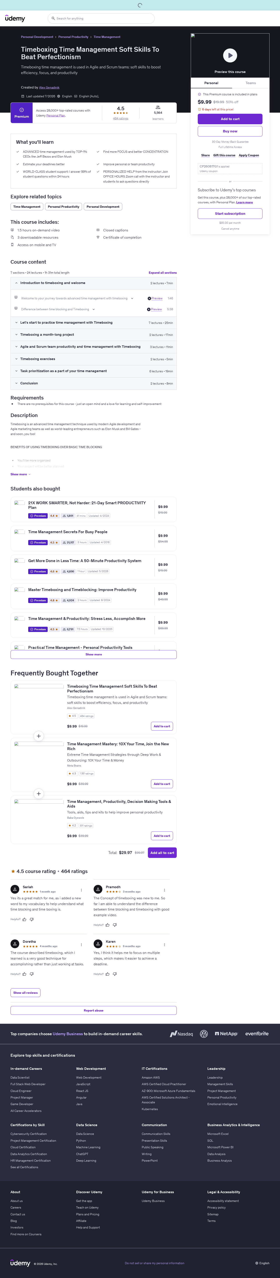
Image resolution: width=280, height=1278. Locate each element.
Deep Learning (86, 1161)
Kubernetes (150, 1109)
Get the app (84, 1201)
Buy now (230, 131)
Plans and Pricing (87, 1214)
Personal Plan (55, 115)
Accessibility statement (223, 1201)
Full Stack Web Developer (28, 1084)
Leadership (215, 1077)
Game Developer (21, 1104)
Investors (16, 1227)
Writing (147, 1154)
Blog (13, 1221)
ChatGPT (82, 1154)
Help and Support (88, 1227)
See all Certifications (24, 1167)
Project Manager (21, 1097)
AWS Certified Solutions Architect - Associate (166, 1099)
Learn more (244, 202)
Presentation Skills (154, 1141)
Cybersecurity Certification (28, 1134)
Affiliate (81, 1221)
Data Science (85, 1134)
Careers (15, 1207)
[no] (31, 919)
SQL (210, 1141)
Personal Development (37, 37)
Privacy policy (216, 1207)
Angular (81, 1097)
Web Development (89, 1077)
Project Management (221, 1091)
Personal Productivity (73, 37)
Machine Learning (88, 1147)
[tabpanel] (230, 161)
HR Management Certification (30, 1161)
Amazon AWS (151, 1077)
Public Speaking (152, 1147)
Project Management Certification (33, 1141)
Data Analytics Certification (28, 1154)
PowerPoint (150, 1161)
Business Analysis (219, 1161)
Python (81, 1141)
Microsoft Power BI (220, 1147)
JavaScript (83, 1084)
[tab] (211, 83)
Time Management (107, 37)
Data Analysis (216, 1154)
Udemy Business (68, 1033)
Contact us (17, 1214)
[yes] (24, 919)
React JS (82, 1091)
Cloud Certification (23, 1147)
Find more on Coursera (25, 1234)
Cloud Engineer (21, 1091)
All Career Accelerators (26, 1111)
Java (79, 1104)
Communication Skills (156, 1134)
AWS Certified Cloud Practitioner (164, 1084)
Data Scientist (20, 1077)
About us (16, 1201)
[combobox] (101, 18)
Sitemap (213, 1214)
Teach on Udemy (87, 1207)
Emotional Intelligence (222, 1104)
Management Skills (220, 1084)
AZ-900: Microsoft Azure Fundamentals (168, 1091)
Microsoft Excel (218, 1134)
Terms (211, 1221)
